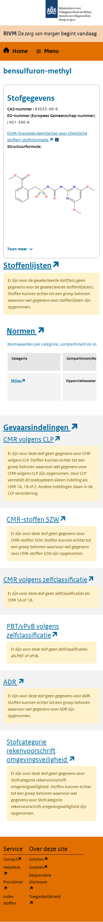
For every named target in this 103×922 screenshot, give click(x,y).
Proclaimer (13, 885)
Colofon (38, 859)
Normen (26, 331)
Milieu (18, 380)
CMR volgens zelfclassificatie (48, 579)
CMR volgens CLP (32, 439)
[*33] (56, 139)
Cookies (38, 867)
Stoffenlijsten (31, 265)
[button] (47, 51)
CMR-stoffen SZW (36, 519)
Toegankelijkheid (38, 899)
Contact (13, 859)
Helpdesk (13, 870)
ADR (14, 682)
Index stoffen (9, 900)
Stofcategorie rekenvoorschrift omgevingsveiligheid (41, 750)
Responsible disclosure (38, 882)
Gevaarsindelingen (41, 427)
